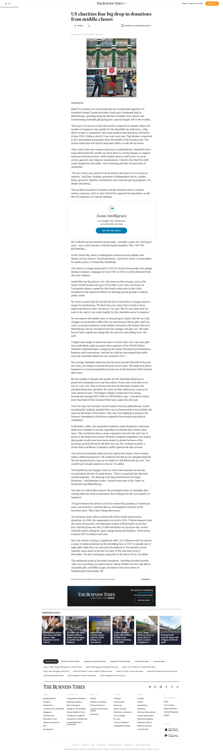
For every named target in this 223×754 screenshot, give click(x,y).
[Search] (9, 3)
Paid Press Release (145, 719)
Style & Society (120, 709)
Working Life (48, 729)
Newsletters (142, 705)
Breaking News (49, 698)
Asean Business (170, 708)
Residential (47, 705)
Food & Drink (119, 702)
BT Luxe (117, 719)
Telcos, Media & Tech (76, 712)
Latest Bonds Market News (53, 675)
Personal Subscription (146, 712)
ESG (44, 726)
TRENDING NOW (50, 612)
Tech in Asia (169, 705)
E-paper (140, 698)
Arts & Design (119, 715)
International (48, 715)
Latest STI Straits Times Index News (129, 671)
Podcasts (141, 709)
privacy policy (101, 745)
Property (47, 702)
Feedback (145, 579)
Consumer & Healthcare (77, 719)
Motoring (117, 705)
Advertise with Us (144, 722)
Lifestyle (117, 698)
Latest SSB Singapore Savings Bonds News (102, 667)
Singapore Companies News (95, 661)
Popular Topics (51, 661)
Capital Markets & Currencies (74, 723)
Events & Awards (144, 726)
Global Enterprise (171, 712)
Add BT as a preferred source (138, 25)
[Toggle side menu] (6, 3)
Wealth (93, 698)
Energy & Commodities (76, 709)
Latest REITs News (142, 661)
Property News (159, 661)
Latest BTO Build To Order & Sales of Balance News (92, 671)
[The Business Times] (109, 3)
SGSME (166, 715)
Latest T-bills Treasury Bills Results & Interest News (62, 667)
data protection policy (143, 745)
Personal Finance (97, 705)
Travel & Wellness (121, 722)
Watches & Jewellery (122, 712)
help (92, 745)
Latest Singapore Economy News (112, 675)
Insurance (94, 714)
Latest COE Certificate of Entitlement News (138, 667)
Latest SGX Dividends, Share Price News (162, 671)
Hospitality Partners (122, 726)
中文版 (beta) (142, 729)
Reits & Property (73, 705)
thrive (166, 702)
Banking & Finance (74, 702)
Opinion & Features (51, 722)
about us (76, 745)
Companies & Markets (76, 698)
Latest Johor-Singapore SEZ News (56, 671)
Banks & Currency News (70, 661)
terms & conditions (115, 745)
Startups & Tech (50, 719)
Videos (140, 702)
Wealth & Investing (98, 702)
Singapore (47, 712)
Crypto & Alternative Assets (99, 710)
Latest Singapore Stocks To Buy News (81, 675)
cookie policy (128, 745)
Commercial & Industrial (53, 709)
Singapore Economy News (120, 661)
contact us (85, 745)
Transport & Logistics (76, 715)
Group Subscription (145, 715)
